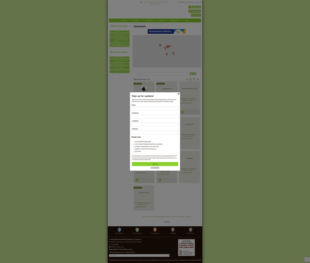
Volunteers (138, 151)
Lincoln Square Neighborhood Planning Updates (149, 144)
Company (135, 128)
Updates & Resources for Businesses (145, 149)
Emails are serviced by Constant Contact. (142, 159)
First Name (135, 113)
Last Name (135, 121)
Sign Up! (155, 164)
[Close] (179, 94)
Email (133, 105)
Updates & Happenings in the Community (147, 146)
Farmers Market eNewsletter (143, 141)
